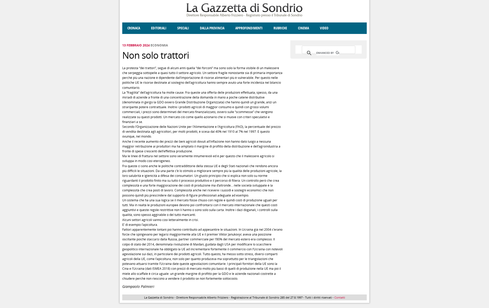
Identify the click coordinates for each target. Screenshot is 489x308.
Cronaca (133, 28)
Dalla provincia (212, 28)
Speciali (183, 28)
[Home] (244, 16)
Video (324, 28)
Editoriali (158, 28)
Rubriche (280, 28)
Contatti (339, 297)
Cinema (303, 28)
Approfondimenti (249, 28)
